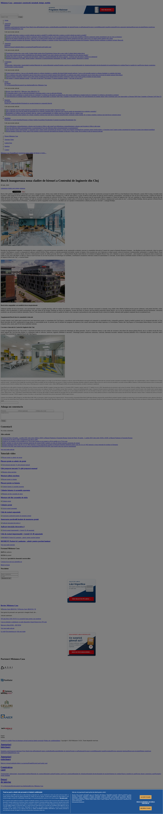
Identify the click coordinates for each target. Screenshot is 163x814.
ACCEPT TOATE (145, 797)
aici (62, 805)
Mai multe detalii (63, 798)
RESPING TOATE (146, 808)
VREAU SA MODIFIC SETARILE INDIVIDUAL (145, 802)
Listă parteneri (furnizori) (78, 802)
